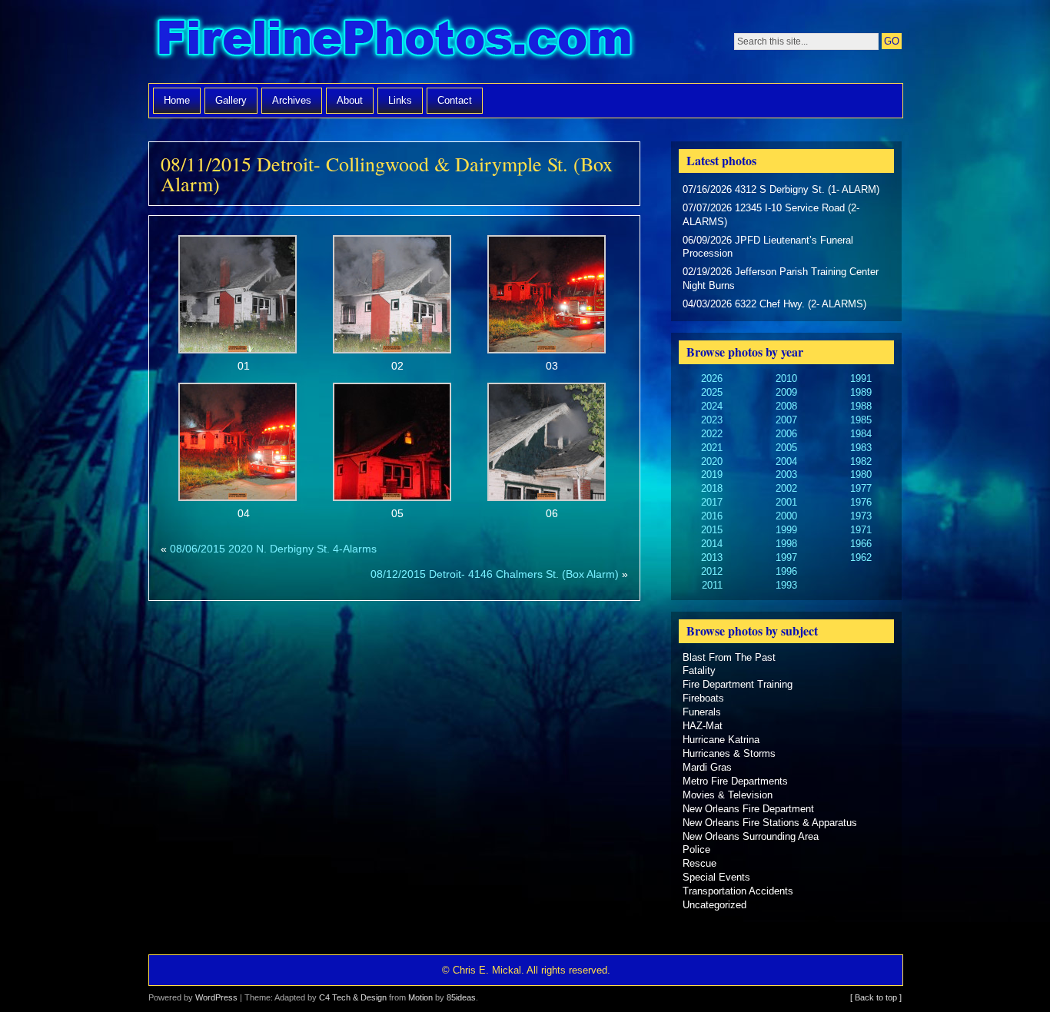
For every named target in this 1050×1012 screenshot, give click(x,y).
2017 (712, 502)
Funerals (702, 712)
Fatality (699, 670)
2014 (712, 543)
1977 (861, 488)
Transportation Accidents (738, 891)
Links (400, 100)
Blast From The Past (729, 657)
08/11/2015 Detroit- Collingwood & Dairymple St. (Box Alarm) (387, 174)
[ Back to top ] (876, 997)
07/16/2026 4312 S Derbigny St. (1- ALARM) (781, 189)
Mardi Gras (707, 767)
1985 (861, 420)
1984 (861, 434)
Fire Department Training (737, 684)
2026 (712, 378)
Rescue (699, 863)
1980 (861, 474)
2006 (786, 434)
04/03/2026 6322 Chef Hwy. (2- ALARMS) (774, 304)
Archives (291, 100)
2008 (786, 406)
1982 (861, 461)
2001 (786, 502)
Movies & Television (728, 795)
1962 (861, 557)
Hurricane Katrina (721, 739)
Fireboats (703, 698)
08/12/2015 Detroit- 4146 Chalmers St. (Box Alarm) (494, 574)
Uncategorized (714, 905)
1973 (861, 516)
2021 (712, 447)
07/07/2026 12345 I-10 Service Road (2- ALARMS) (771, 214)
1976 (861, 502)
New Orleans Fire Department (748, 809)
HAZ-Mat (703, 726)
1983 (861, 447)
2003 (786, 474)
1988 (861, 406)
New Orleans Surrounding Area (751, 836)
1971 (861, 530)
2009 (786, 392)
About (350, 100)
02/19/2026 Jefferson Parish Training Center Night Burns (781, 278)
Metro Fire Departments (735, 781)
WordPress (216, 997)
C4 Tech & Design (353, 997)
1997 (786, 557)
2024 (712, 406)
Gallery (231, 100)
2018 (712, 488)
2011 (712, 585)
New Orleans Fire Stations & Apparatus (770, 822)
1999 (786, 530)
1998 (786, 543)
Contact (454, 100)
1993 (786, 585)
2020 (712, 461)
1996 (786, 571)
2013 (712, 557)
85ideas (461, 997)
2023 (712, 420)
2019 (712, 474)
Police (696, 849)
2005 (786, 447)
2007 (786, 420)
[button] (238, 305)
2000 (786, 516)
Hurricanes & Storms (729, 753)
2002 (786, 488)
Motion (420, 997)
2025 (712, 392)
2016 (712, 516)
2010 (786, 378)
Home (177, 100)
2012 (712, 571)
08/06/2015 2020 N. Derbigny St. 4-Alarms (273, 548)
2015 (712, 530)
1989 (861, 392)
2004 (786, 461)
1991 (861, 378)
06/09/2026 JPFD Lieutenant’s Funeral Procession (768, 247)
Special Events (716, 877)
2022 (712, 434)
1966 (861, 543)
